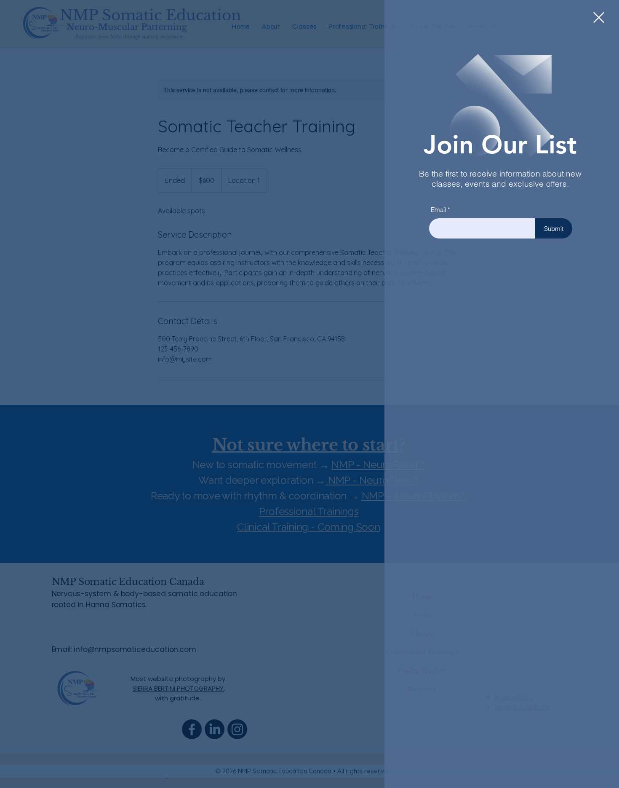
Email (438, 209)
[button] (598, 17)
